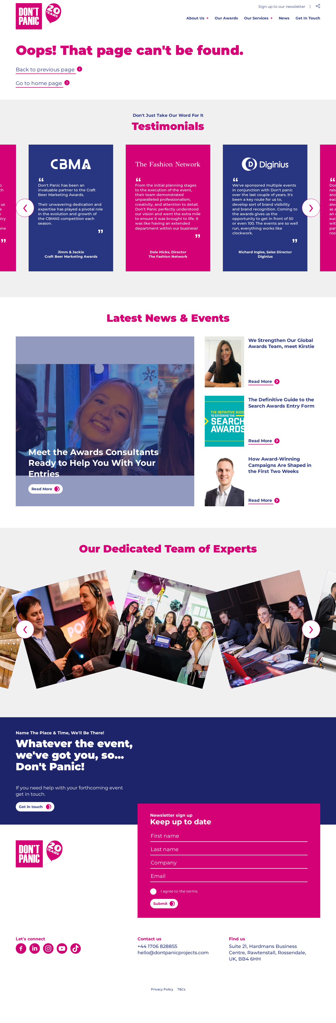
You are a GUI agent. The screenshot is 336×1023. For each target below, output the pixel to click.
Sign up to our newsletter (281, 6)
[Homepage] (39, 17)
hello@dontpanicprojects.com (173, 953)
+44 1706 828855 (157, 946)
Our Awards (226, 18)
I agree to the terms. (179, 891)
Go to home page (39, 83)
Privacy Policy (162, 989)
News (284, 18)
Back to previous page (45, 69)
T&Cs (181, 989)
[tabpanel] (71, 208)
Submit (160, 903)
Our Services (256, 18)
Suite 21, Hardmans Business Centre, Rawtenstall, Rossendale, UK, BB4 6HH (267, 952)
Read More (42, 489)
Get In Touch (308, 18)
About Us (195, 18)
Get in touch (31, 806)
